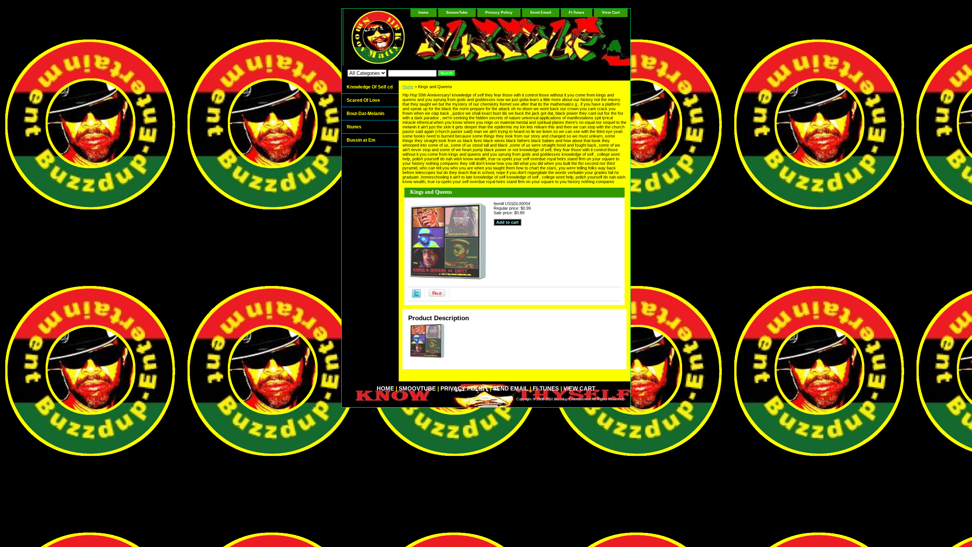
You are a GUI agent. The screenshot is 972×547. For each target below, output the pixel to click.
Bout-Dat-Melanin (365, 113)
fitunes (354, 127)
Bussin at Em (361, 140)
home (423, 12)
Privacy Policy (499, 12)
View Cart (611, 12)
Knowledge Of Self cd (370, 87)
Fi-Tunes (576, 12)
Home (407, 86)
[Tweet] (416, 296)
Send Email (540, 12)
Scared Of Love (363, 100)
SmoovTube (457, 12)
